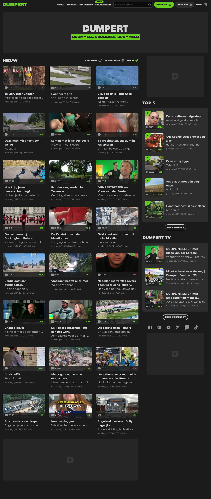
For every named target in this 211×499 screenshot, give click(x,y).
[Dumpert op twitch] (187, 327)
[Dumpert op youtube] (168, 327)
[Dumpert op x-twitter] (177, 327)
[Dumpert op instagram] (159, 327)
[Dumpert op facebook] (150, 327)
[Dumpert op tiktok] (196, 327)
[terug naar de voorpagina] (15, 4)
